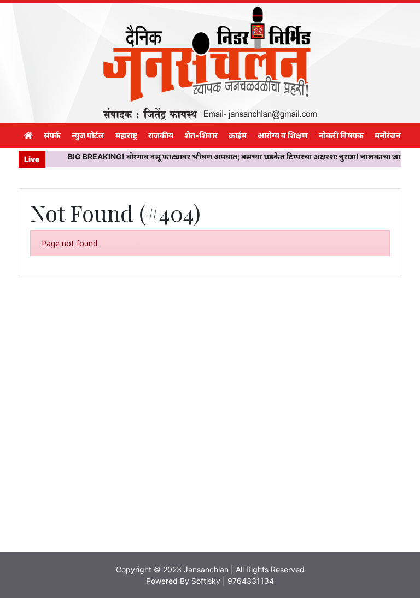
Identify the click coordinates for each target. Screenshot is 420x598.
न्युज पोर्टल (88, 135)
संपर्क (52, 135)
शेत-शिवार (201, 135)
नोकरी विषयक (341, 135)
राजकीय (160, 135)
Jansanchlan (206, 569)
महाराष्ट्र (126, 135)
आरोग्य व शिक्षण (283, 135)
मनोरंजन (388, 135)
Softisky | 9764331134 (232, 580)
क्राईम (238, 135)
